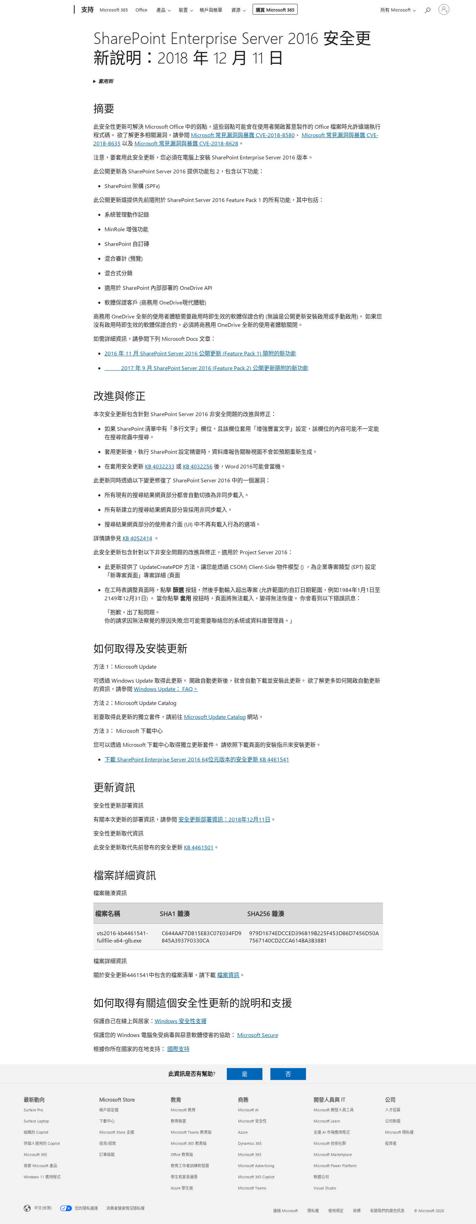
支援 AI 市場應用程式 (332, 1132)
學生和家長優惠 (184, 1176)
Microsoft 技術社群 (330, 1143)
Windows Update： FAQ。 (166, 688)
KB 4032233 (160, 466)
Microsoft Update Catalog (215, 716)
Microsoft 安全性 (252, 1121)
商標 (357, 1210)
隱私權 (313, 1210)
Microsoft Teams (252, 1188)
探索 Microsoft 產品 (40, 1165)
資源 (235, 10)
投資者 (391, 1143)
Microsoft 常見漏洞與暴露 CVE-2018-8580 (243, 134)
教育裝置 (178, 1121)
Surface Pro (33, 1109)
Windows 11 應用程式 (42, 1176)
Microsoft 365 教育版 (189, 1143)
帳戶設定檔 (108, 1109)
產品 (161, 10)
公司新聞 (392, 1121)
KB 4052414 (137, 538)
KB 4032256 (198, 466)
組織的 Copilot (36, 1132)
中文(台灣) (43, 1207)
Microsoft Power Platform (335, 1165)
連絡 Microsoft (285, 1210)
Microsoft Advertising (256, 1165)
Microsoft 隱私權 (399, 1132)
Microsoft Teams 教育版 (191, 1132)
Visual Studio (325, 1188)
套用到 (105, 81)
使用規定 (336, 1210)
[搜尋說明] (427, 9)
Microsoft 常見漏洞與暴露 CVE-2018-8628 (186, 143)
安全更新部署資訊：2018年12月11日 (224, 819)
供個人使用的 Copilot (42, 1143)
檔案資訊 (228, 974)
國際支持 (178, 1048)
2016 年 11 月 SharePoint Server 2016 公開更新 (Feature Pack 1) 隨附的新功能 (200, 353)
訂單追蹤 (107, 1154)
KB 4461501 (199, 847)
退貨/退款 (107, 1143)
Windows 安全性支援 (181, 1020)
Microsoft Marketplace (333, 1154)
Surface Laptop (36, 1121)
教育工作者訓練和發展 (190, 1165)
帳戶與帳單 (211, 10)
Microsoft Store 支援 (116, 1132)
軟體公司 (321, 1176)
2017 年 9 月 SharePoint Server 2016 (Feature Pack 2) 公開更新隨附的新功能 (206, 367)
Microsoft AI (248, 1109)
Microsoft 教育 (183, 1109)
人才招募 (392, 1109)
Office (141, 10)
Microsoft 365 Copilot (256, 1176)
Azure (243, 1132)
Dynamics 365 (250, 1143)
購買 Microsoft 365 (275, 10)
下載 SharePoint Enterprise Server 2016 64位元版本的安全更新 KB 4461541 (197, 759)
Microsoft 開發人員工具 (334, 1109)
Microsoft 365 (114, 10)
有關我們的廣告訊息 (387, 1210)
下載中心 (107, 1121)
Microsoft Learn (327, 1121)
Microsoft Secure (257, 1034)
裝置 (183, 10)
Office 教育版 (182, 1154)
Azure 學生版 (182, 1188)
